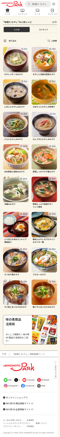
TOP (4, 354)
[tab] (43, 29)
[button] (38, 4)
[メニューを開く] (53, 4)
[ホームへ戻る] (11, 4)
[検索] (29, 4)
